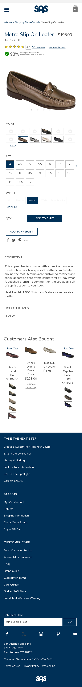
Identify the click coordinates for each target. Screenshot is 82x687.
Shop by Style (23, 22)
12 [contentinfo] (29, 182)
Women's (9, 22)
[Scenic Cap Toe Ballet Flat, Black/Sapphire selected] (68, 407)
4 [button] (49, 112)
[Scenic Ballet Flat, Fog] (12, 403)
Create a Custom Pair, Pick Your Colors (27, 447)
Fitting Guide (11, 571)
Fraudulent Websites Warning (22, 598)
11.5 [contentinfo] (20, 182)
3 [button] (43, 112)
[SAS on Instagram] (41, 633)
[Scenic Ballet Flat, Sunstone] (12, 411)
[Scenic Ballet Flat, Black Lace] (12, 388)
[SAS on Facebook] (7, 633)
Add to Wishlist (22, 231)
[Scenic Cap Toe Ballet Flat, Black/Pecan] (68, 399)
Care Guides (11, 584)
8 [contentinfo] (20, 173)
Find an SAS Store (15, 591)
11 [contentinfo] (10, 182)
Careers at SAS (13, 481)
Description (13, 257)
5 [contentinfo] (30, 164)
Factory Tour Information (19, 467)
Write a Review (57, 47)
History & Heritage (15, 460)
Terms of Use (12, 666)
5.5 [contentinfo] (40, 164)
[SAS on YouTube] (75, 633)
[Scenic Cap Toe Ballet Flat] (68, 357)
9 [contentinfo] (40, 173)
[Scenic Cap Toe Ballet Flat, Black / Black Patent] (68, 392)
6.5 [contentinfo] (59, 164)
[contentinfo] (46, 131)
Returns (8, 509)
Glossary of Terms (15, 578)
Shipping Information (16, 515)
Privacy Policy (31, 666)
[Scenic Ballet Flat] (12, 357)
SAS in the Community (17, 453)
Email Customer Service (18, 550)
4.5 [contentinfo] (20, 164)
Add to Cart (44, 218)
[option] (41, 90)
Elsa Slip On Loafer (49, 364)
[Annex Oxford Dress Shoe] (31, 353)
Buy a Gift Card (13, 529)
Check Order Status (16, 522)
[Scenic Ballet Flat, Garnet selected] (12, 418)
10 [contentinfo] (59, 173)
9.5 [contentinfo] (49, 173)
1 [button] (31, 112)
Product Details (17, 308)
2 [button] (37, 112)
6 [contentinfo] (50, 164)
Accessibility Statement (18, 557)
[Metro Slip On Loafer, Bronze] (41, 90)
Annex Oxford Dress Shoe (31, 368)
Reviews (10, 316)
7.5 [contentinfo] (10, 173)
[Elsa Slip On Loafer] (49, 352)
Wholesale (48, 666)
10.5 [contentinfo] (69, 173)
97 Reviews (38, 47)
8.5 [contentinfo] (30, 173)
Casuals (35, 22)
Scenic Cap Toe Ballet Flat (68, 373)
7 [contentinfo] (69, 164)
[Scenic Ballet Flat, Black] (12, 396)
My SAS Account (14, 502)
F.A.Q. (7, 564)
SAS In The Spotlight (17, 474)
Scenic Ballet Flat (12, 371)
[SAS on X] (24, 633)
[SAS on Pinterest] (58, 633)
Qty (8, 218)
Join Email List (14, 615)
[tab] (41, 278)
